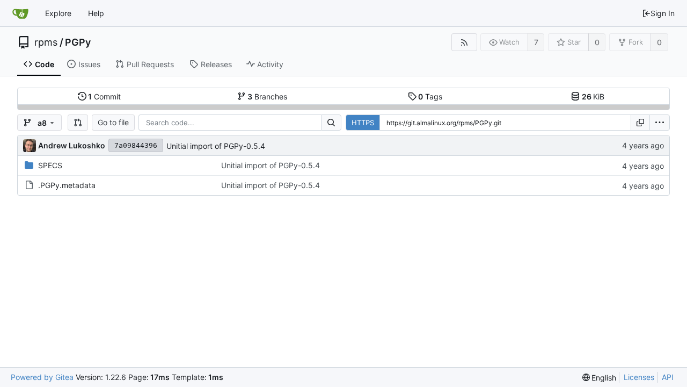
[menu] (659, 122)
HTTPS (363, 122)
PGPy (78, 42)
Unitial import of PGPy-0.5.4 (215, 145)
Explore (58, 13)
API (668, 377)
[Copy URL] (640, 122)
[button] (78, 122)
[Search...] (331, 122)
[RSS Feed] (464, 42)
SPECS (50, 165)
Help (96, 13)
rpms (45, 42)
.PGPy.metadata (67, 185)
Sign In (663, 13)
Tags (430, 96)
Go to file (113, 122)
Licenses (639, 377)
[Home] (20, 13)
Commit (104, 96)
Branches (267, 96)
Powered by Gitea (42, 377)
